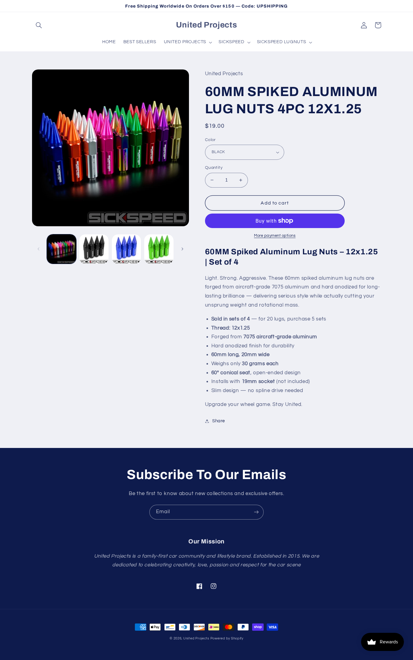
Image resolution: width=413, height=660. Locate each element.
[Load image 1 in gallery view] (61, 249)
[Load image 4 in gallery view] (159, 249)
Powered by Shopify (226, 638)
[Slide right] (182, 249)
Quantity (214, 168)
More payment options (275, 236)
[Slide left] (38, 249)
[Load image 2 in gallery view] (94, 249)
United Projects (196, 638)
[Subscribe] (256, 512)
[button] (39, 25)
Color (210, 140)
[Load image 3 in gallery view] (126, 249)
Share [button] (218, 421)
